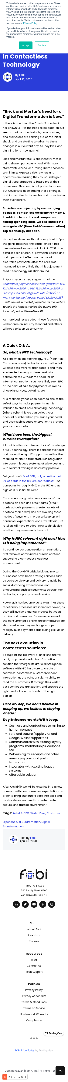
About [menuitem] (34, 923)
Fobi (22, 75)
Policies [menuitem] (34, 984)
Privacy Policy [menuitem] (34, 990)
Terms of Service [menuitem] (34, 1008)
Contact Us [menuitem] (34, 966)
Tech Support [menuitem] (34, 972)
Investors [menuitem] (34, 935)
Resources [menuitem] (34, 953)
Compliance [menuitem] (34, 1020)
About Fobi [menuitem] (34, 929)
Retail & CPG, (21, 813)
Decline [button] (42, 45)
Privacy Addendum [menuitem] (34, 996)
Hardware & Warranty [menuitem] (34, 1014)
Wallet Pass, (38, 813)
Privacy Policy (30, 23)
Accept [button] (25, 45)
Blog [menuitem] (34, 960)
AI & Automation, (30, 822)
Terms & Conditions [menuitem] (34, 1002)
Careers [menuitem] (34, 941)
